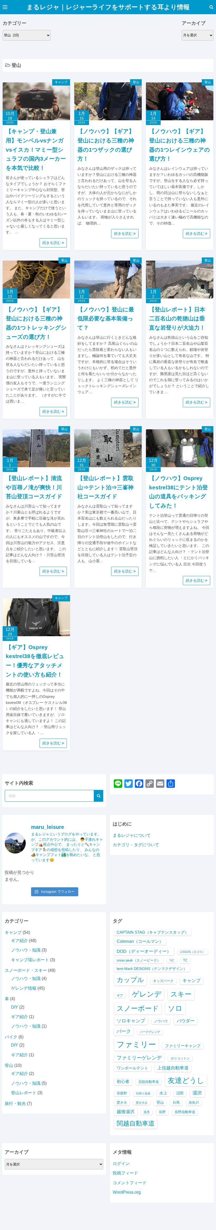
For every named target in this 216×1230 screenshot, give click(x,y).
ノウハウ (161, 1021)
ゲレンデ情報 (23, 988)
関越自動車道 (136, 1123)
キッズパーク (163, 981)
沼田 (180, 1093)
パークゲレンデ (150, 1031)
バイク (11, 1037)
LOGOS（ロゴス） (192, 951)
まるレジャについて (132, 835)
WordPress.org (127, 1192)
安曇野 (122, 1093)
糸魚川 (194, 1102)
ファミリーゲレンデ (139, 1057)
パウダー (186, 1020)
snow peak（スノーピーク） (138, 960)
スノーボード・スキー (26, 970)
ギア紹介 (19, 940)
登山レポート (23, 1092)
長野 (162, 1112)
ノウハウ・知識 (26, 950)
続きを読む (52, 243)
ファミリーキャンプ (182, 1046)
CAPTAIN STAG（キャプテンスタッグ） (153, 932)
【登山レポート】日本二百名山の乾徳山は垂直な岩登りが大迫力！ (177, 318)
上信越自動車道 (173, 1067)
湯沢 (197, 1092)
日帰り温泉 (143, 1093)
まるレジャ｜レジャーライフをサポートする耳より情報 (108, 7)
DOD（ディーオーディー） (144, 951)
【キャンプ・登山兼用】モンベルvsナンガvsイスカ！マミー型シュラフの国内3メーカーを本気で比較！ (36, 149)
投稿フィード (125, 1173)
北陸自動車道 (148, 1082)
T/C (171, 960)
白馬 (176, 1102)
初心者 (123, 1081)
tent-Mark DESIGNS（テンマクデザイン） (152, 969)
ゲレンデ (146, 994)
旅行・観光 (15, 1103)
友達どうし (186, 1080)
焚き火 (122, 1102)
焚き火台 (142, 1102)
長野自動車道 (185, 1112)
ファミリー (136, 1044)
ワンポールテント (132, 1068)
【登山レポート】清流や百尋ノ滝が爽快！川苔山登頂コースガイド (34, 487)
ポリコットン (180, 1058)
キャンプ (61, 82)
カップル (130, 979)
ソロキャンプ (131, 1020)
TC (185, 960)
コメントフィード (129, 1183)
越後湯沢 (126, 1111)
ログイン (121, 1163)
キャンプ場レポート (30, 960)
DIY (14, 1007)
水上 (163, 1093)
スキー (181, 994)
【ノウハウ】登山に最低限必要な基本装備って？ (105, 318)
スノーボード (138, 1008)
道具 (147, 1112)
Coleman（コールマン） (140, 941)
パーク (124, 1031)
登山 (136, 82)
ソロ (175, 1008)
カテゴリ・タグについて (136, 845)
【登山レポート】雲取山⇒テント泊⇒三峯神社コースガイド (105, 487)
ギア (120, 995)
